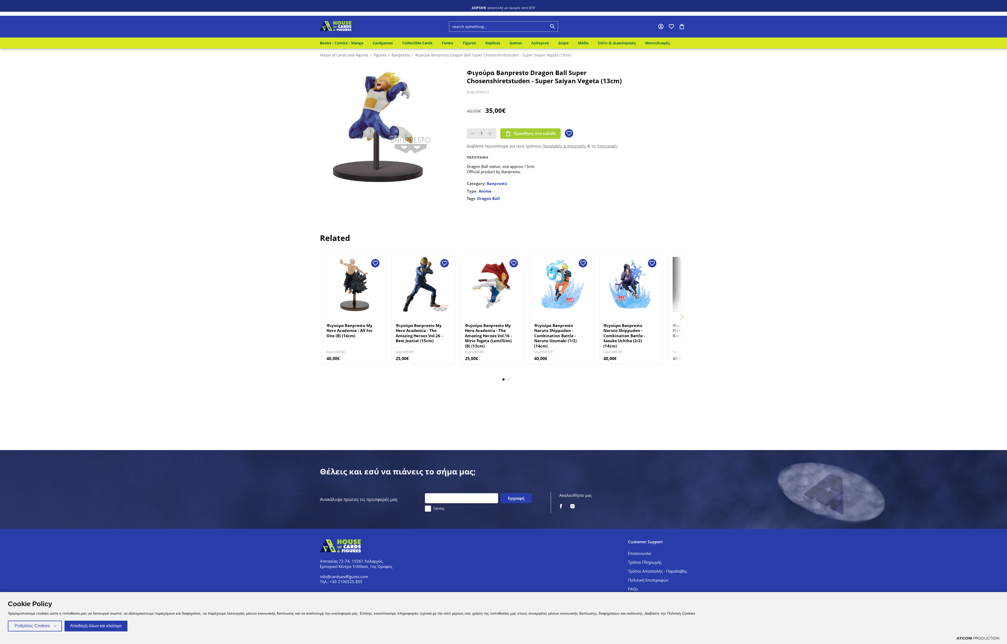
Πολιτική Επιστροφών (648, 580)
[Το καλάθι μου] (682, 26)
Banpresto (401, 54)
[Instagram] (572, 507)
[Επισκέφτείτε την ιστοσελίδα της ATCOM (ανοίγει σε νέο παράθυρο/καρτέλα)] (978, 638)
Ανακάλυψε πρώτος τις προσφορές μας (359, 499)
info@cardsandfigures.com (344, 576)
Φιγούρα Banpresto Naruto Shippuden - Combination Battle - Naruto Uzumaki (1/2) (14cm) (555, 336)
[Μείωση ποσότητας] (473, 133)
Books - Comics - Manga (341, 42)
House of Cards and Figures (344, 54)
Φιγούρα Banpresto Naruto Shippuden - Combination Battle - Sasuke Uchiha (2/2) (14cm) (624, 336)
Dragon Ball (488, 198)
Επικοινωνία (639, 553)
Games (516, 42)
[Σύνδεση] (661, 26)
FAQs (633, 589)
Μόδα (583, 42)
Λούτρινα (540, 42)
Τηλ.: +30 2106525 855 (341, 581)
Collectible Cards (417, 42)
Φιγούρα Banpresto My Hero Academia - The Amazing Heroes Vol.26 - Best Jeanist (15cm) (419, 333)
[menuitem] (342, 43)
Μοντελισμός (657, 42)
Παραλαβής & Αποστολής (564, 146)
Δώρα (563, 42)
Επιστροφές (607, 146)
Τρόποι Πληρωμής (645, 562)
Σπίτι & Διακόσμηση (617, 42)
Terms (438, 508)
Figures (469, 42)
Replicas (492, 42)
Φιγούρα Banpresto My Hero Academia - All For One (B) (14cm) (349, 330)
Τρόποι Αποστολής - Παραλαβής (657, 571)
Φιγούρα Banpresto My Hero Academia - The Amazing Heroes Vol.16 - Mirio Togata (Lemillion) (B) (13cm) (488, 336)
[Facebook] (561, 507)
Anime (485, 191)
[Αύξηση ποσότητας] (490, 133)
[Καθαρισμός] (534, 26)
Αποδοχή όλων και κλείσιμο (96, 626)
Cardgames (383, 42)
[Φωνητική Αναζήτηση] (544, 26)
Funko (447, 42)
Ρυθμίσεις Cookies (32, 626)
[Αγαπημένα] (671, 26)
